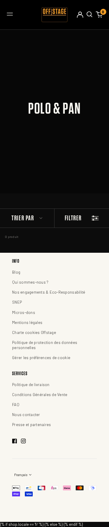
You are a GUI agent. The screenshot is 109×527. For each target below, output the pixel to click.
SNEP (17, 302)
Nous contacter (26, 414)
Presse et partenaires (31, 424)
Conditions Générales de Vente (40, 394)
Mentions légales (27, 322)
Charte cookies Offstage (34, 332)
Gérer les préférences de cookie (41, 357)
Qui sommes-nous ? (30, 282)
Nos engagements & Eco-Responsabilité (48, 292)
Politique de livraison (31, 384)
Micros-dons (23, 312)
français (21, 475)
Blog (16, 272)
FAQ (15, 404)
